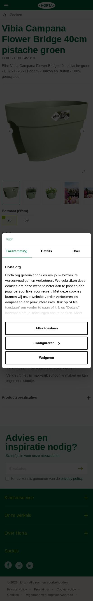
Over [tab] (76, 251)
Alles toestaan (46, 328)
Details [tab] (46, 251)
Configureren (43, 343)
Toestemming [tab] (16, 251)
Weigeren (46, 358)
